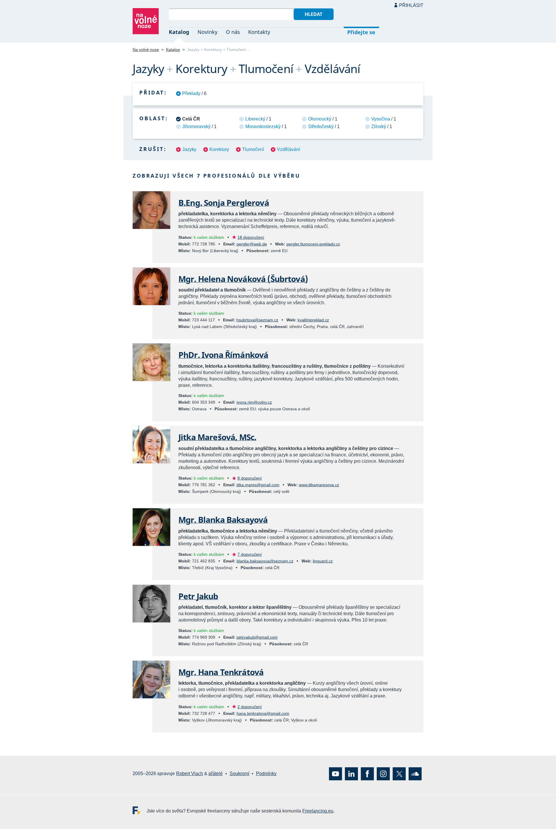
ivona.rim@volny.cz (254, 402)
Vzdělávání (288, 149)
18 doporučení (250, 237)
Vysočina (380, 118)
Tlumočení (253, 149)
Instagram (383, 773)
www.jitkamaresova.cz (319, 484)
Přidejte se (361, 32)
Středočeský (321, 126)
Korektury (219, 149)
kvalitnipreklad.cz (313, 320)
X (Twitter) (399, 773)
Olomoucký (319, 118)
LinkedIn (351, 773)
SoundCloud (415, 773)
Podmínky (266, 773)
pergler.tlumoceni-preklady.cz (313, 244)
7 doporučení (249, 554)
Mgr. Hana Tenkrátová (221, 671)
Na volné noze (146, 49)
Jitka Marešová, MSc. (217, 436)
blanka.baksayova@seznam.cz (265, 561)
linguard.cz (323, 561)
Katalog (179, 31)
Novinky (207, 31)
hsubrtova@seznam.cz (257, 320)
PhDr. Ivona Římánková (223, 354)
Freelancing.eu (140, 810)
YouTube (335, 773)
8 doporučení (249, 478)
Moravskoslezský (263, 126)
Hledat (313, 14)
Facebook (367, 773)
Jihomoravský (196, 126)
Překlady (191, 93)
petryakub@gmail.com (257, 637)
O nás (233, 31)
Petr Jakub (198, 596)
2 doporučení (249, 706)
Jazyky (189, 149)
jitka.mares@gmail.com (258, 484)
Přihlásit (411, 5)
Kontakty (259, 31)
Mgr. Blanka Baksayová (223, 519)
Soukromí (239, 773)
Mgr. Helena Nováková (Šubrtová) (243, 278)
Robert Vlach (189, 773)
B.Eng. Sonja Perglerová (223, 202)
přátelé (216, 773)
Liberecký (255, 118)
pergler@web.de (252, 244)
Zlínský (378, 126)
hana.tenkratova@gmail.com (263, 713)
